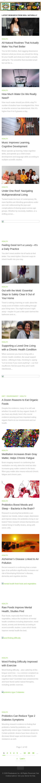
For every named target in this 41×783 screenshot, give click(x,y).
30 (33, 753)
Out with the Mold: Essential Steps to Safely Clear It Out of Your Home (18, 294)
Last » (22, 759)
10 (25, 753)
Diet (3, 396)
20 (29, 753)
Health (5, 39)
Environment (12, 396)
